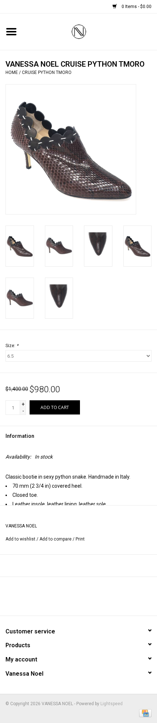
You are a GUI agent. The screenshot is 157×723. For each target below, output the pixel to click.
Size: (11, 345)
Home (11, 72)
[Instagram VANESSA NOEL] (98, 599)
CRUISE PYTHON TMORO (47, 72)
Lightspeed (111, 703)
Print (80, 539)
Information (19, 436)
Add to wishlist (20, 539)
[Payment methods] (144, 712)
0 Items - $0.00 (136, 6)
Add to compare (56, 539)
